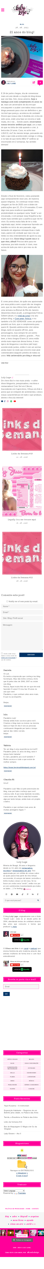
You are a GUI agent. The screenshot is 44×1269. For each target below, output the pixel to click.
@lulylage (22, 1235)
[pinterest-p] (27, 894)
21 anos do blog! (22, 32)
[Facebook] (5, 401)
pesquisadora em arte (22, 871)
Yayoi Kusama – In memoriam (16, 1106)
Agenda (30, 1220)
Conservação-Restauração (12, 1068)
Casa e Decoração (31, 1063)
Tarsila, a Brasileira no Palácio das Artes (21, 1117)
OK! (6, 994)
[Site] (12, 377)
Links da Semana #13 (13, 1122)
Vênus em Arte (16, 1224)
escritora (7, 871)
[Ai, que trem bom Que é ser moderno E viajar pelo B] (41, 1233)
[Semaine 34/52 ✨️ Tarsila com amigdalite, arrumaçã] (18, 1233)
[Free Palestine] (22, 1158)
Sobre (14, 1216)
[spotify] (12, 894)
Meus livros (18, 1220)
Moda (12, 1080)
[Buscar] (38, 900)
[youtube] (17, 894)
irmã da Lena (24, 316)
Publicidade (12, 1084)
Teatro (12, 1088)
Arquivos (35, 1216)
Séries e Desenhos (31, 1084)
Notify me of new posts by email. (23, 601)
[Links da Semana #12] (22, 553)
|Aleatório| (22, 1173)
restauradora (27, 868)
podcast (34, 948)
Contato (35, 1208)
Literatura (32, 1076)
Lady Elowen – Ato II (12, 1134)
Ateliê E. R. (31, 1224)
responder (8, 706)
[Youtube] (14, 401)
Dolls (12, 1072)
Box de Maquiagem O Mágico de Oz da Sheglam (20, 1128)
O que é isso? (22, 1176)
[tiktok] (22, 894)
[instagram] (6, 894)
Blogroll (24, 1216)
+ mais (14, 927)
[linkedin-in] (33, 894)
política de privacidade (8, 657)
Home (28, 1208)
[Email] (2, 401)
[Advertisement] (22, 1023)
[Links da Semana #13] (22, 429)
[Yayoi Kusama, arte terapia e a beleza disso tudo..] (11, 1233)
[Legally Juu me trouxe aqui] (22, 491)
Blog (22, 24)
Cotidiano (31, 1068)
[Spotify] (11, 401)
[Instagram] (7, 401)
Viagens (31, 1088)
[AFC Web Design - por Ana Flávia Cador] (33, 1252)
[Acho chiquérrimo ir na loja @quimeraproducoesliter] (33, 1233)
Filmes (12, 1076)
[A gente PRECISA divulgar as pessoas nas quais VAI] (3, 1233)
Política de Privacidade (14, 1208)
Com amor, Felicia (23, 318)
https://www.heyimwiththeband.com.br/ (20, 767)
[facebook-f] (37, 894)
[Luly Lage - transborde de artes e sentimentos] (22, 10)
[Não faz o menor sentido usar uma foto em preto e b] (26, 1233)
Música (31, 1080)
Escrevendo (31, 1072)
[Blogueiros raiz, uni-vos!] (12, 1158)
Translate (22, 1193)
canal (26, 948)
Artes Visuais (12, 1059)
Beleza (31, 1059)
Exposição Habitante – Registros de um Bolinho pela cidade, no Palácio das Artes (21, 1112)
